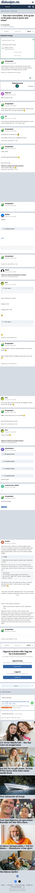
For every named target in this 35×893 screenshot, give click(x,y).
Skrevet (10, 63)
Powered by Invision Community (17, 890)
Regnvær (8, 93)
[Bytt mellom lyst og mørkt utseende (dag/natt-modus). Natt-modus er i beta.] (24, 887)
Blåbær (7, 214)
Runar (9, 40)
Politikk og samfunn (24, 705)
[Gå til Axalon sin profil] (2, 542)
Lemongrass (6, 705)
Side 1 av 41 (18, 31)
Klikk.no (24, 889)
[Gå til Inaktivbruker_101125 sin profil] (2, 486)
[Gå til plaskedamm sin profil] (2, 449)
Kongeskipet (6, 25)
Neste (29, 31)
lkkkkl (2, 238)
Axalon (7, 541)
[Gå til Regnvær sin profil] (2, 93)
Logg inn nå (17, 677)
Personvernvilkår (20, 885)
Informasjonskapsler (16, 887)
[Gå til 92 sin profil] (2, 117)
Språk (3, 885)
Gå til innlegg (17, 55)
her (13, 137)
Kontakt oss (29, 885)
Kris (6, 282)
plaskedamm (9, 448)
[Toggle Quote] (3, 288)
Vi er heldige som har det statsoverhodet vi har (15, 701)
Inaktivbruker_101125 (12, 485)
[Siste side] (33, 31)
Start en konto (17, 666)
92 (6, 116)
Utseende (10, 885)
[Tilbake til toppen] (17, 876)
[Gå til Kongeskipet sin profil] (2, 62)
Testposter (11, 26)
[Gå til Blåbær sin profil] (2, 215)
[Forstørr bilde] (24, 110)
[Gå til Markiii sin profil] (32, 702)
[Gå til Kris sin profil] (2, 283)
